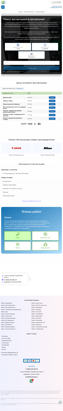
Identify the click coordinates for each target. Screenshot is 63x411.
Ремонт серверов (36, 309)
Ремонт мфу (4, 311)
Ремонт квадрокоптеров (7, 322)
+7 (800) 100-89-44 (56, 7)
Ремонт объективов (37, 320)
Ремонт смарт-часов (37, 303)
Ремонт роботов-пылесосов (39, 305)
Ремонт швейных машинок (8, 327)
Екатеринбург (5, 345)
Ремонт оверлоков (36, 324)
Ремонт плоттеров (36, 311)
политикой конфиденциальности (33, 71)
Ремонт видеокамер (37, 316)
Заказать (52, 97)
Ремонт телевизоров (37, 314)
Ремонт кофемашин (37, 307)
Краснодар (5, 336)
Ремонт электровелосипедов (39, 327)
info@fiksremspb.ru (32, 377)
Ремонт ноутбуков (36, 318)
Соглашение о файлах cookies (9, 354)
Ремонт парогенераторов (8, 305)
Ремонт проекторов (6, 316)
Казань (4, 347)
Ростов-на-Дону (6, 338)
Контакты (31, 366)
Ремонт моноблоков (6, 324)
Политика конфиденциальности (9, 352)
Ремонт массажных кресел (8, 307)
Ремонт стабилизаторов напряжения (11, 309)
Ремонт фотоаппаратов (7, 320)
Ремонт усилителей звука (8, 314)
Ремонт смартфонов (6, 303)
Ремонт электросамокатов (8, 329)
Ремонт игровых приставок (8, 318)
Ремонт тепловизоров (37, 329)
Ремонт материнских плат (38, 322)
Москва (4, 349)
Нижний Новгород (6, 340)
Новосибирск (5, 343)
